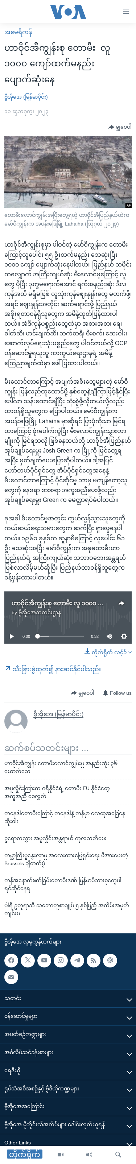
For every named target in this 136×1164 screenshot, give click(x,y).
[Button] (120, 127)
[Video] (60, 1155)
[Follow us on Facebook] (11, 960)
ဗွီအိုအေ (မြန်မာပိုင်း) (26, 97)
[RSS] (93, 960)
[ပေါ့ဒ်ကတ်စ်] (110, 960)
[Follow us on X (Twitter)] (27, 960)
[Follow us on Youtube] (44, 960)
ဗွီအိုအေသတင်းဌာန (39, 612)
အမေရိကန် (18, 32)
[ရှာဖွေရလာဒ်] (118, 1155)
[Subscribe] (11, 977)
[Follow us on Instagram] (60, 960)
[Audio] (89, 1155)
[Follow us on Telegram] (77, 960)
